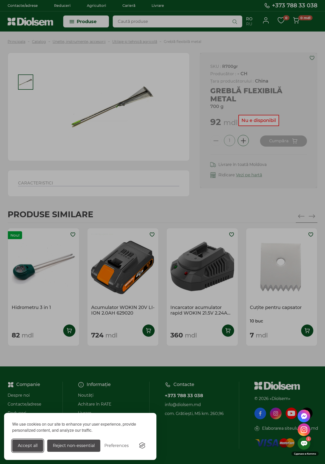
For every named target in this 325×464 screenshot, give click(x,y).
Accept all (28, 445)
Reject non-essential (74, 445)
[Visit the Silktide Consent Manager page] (142, 446)
